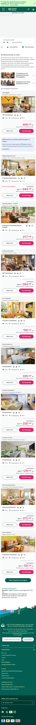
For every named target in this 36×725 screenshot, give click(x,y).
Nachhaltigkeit (5, 662)
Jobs (2, 660)
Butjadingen (18, 392)
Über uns (4, 653)
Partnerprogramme (7, 684)
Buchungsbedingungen (9, 588)
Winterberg (21, 487)
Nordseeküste (12, 392)
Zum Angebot (14, 5)
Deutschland (5, 94)
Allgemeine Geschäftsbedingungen (11, 671)
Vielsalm (13, 534)
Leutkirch (19, 94)
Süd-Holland (11, 300)
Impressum (4, 673)
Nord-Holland (11, 346)
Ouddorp (17, 300)
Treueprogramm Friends (8, 655)
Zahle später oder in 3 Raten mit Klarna (12, 687)
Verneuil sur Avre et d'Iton (19, 439)
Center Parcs (5, 649)
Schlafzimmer (28, 47)
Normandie (10, 439)
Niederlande (5, 300)
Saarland (11, 205)
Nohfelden (16, 205)
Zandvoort (17, 346)
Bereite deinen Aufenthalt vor (10, 689)
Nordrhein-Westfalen (13, 487)
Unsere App (5, 645)
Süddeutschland (12, 94)
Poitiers (14, 253)
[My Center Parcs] (33, 9)
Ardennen (9, 534)
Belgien (4, 534)
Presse (3, 657)
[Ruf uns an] (28, 9)
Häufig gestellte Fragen (8, 664)
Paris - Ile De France (12, 157)
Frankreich (4, 157)
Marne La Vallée (21, 157)
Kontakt (3, 668)
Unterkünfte (14, 47)
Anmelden (5, 149)
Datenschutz (5, 675)
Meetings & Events (7, 682)
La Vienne (10, 253)
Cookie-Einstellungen (7, 678)
